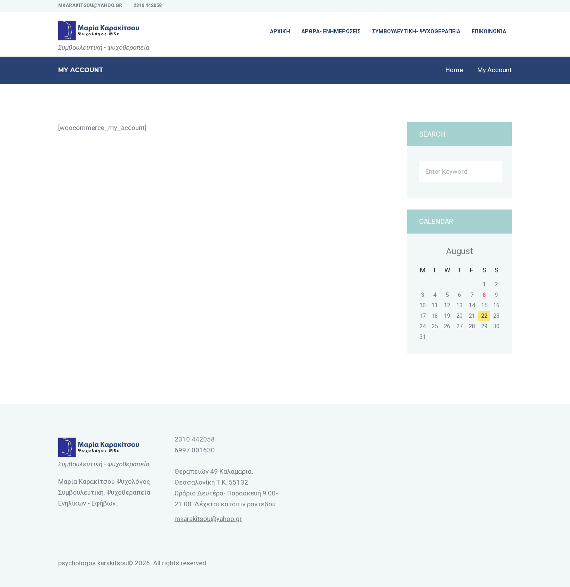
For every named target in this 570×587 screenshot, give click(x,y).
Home (454, 70)
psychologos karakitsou (93, 563)
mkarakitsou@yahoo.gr (90, 5)
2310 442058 (147, 5)
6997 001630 (194, 450)
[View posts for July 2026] (422, 251)
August (459, 251)
